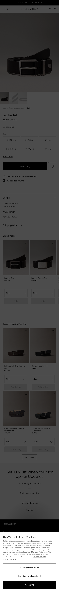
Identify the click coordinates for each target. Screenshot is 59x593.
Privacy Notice (9, 559)
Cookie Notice (39, 556)
